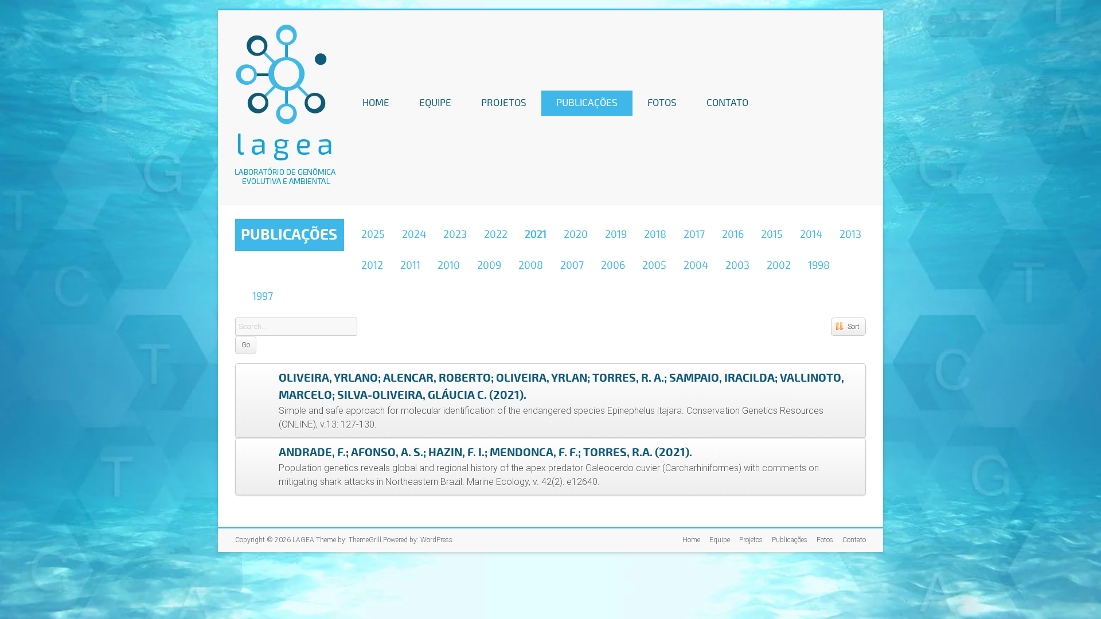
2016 (733, 234)
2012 (372, 265)
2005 (654, 265)
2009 (489, 265)
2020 (576, 234)
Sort (854, 327)
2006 (613, 265)
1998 (819, 265)
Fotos (662, 103)
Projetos (503, 103)
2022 (495, 234)
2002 (779, 265)
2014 (811, 234)
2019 (616, 234)
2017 (694, 234)
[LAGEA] (285, 30)
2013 (850, 234)
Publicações (587, 103)
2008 (530, 265)
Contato (727, 103)
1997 (262, 296)
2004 (696, 265)
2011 (410, 265)
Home (375, 103)
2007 (572, 265)
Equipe (435, 103)
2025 (373, 234)
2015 (772, 234)
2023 (455, 234)
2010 (449, 265)
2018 (655, 234)
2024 (414, 234)
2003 (737, 265)
